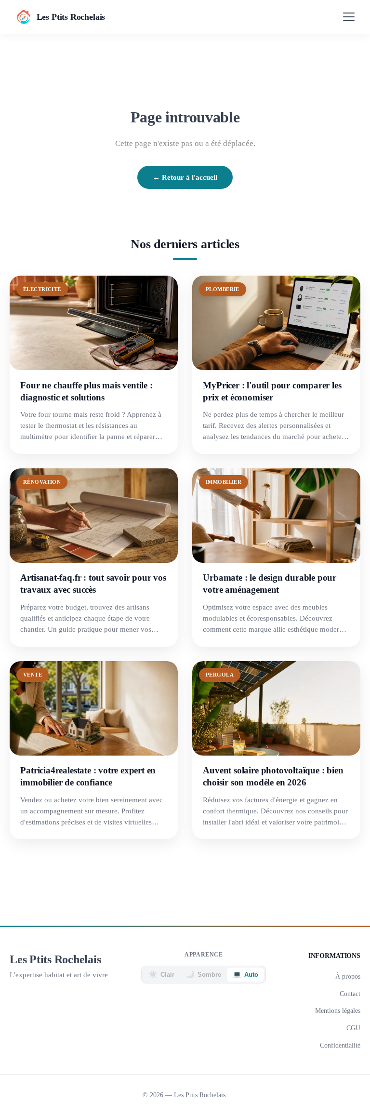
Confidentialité (340, 1045)
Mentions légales (337, 1010)
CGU (353, 1028)
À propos (347, 976)
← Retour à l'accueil (185, 177)
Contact (350, 993)
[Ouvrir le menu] (349, 17)
